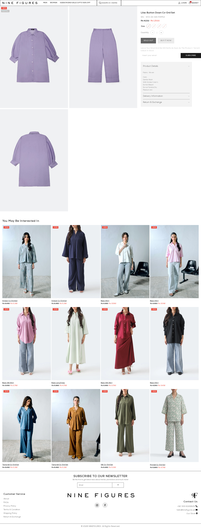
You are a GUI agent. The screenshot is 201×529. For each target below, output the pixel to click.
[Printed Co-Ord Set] (174, 425)
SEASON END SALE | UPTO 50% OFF (75, 3)
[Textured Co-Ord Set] (26, 425)
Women (53, 3)
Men (45, 3)
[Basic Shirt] (125, 261)
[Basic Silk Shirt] (26, 343)
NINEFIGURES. (95, 526)
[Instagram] (97, 505)
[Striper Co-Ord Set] (26, 261)
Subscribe (191, 55)
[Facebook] (105, 505)
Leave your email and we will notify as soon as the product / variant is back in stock (170, 49)
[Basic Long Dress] (76, 343)
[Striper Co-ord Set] (76, 261)
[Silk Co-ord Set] (125, 425)
